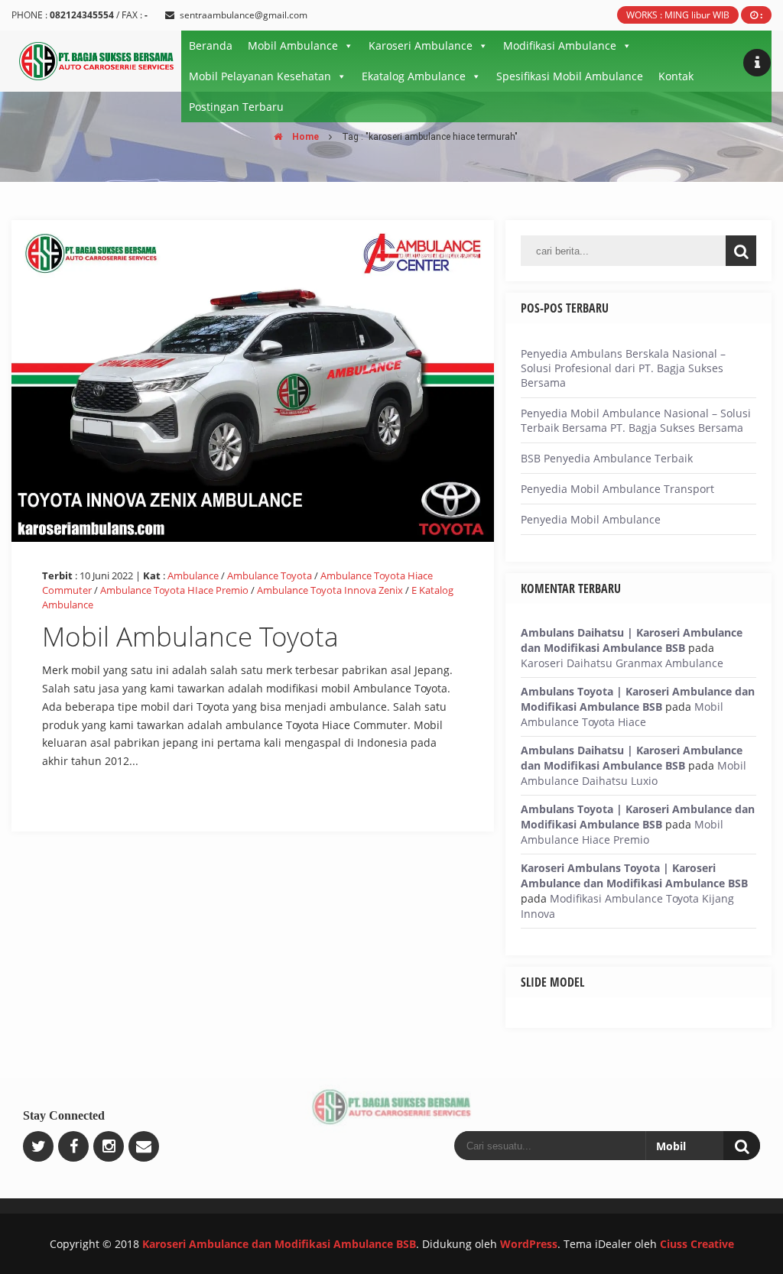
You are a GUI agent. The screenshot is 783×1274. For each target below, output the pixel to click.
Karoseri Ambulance (421, 45)
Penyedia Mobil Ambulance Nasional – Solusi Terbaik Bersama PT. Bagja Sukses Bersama (636, 420)
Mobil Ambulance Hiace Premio (622, 832)
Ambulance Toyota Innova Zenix (330, 590)
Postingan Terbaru (236, 106)
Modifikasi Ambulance (559, 45)
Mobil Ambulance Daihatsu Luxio (633, 773)
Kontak (676, 76)
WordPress (528, 1244)
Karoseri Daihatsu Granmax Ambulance (622, 663)
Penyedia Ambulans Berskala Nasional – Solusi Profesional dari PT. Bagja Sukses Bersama (623, 368)
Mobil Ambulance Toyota (190, 636)
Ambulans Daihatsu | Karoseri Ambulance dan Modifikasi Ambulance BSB (631, 640)
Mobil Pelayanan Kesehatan (260, 76)
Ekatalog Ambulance (414, 76)
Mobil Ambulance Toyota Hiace (622, 714)
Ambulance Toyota (269, 575)
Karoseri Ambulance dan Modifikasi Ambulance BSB (279, 1244)
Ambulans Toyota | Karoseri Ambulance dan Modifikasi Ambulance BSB (638, 699)
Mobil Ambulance (293, 45)
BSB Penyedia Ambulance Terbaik (607, 458)
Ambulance (193, 575)
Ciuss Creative (697, 1244)
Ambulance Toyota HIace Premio (174, 590)
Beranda (210, 45)
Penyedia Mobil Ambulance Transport (617, 488)
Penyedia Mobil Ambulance (591, 519)
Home (304, 136)
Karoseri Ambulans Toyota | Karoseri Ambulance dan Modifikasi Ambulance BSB (634, 875)
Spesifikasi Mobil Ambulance (569, 76)
